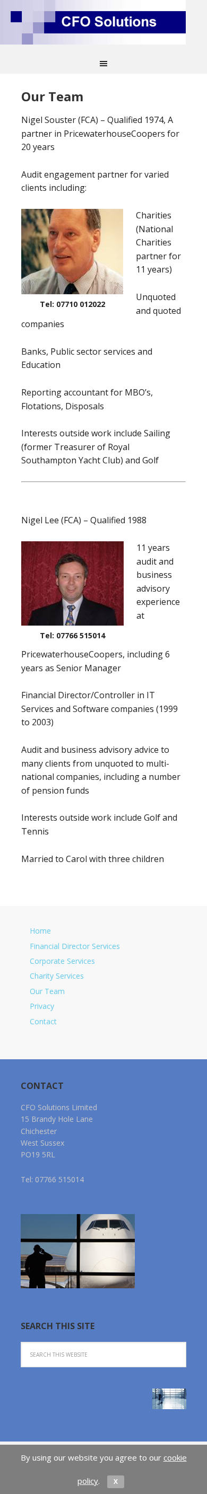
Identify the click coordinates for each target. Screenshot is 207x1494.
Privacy (42, 1006)
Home (40, 931)
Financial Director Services (75, 946)
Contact (43, 1021)
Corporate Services (62, 961)
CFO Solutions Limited (103, 25)
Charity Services (57, 976)
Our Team (47, 991)
